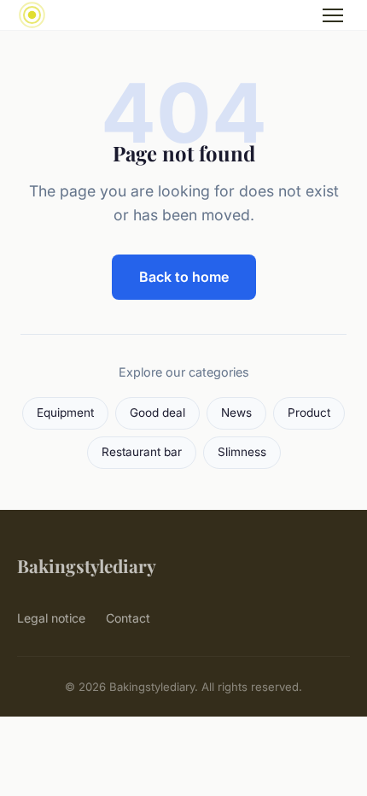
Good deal (157, 412)
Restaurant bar (142, 452)
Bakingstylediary (86, 565)
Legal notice (51, 618)
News (236, 412)
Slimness (242, 452)
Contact (128, 618)
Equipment (65, 412)
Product (309, 412)
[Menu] (333, 15)
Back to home (184, 276)
